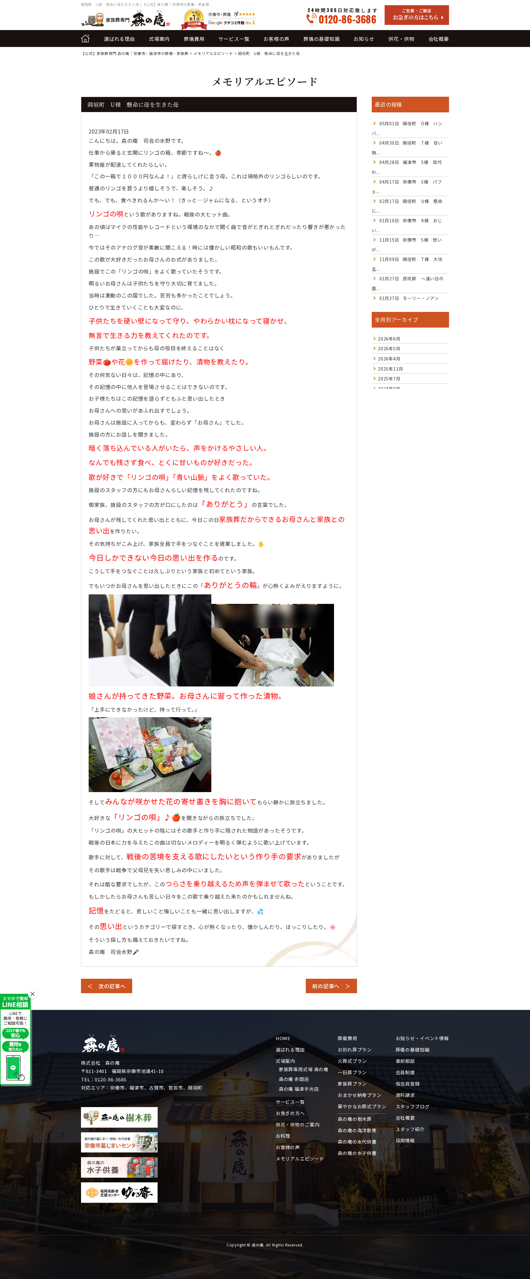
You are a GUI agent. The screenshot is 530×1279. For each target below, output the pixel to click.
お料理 (283, 1136)
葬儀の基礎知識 (321, 38)
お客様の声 (276, 38)
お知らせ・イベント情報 (422, 1038)
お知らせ (364, 38)
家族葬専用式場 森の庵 (303, 1069)
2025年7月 (389, 378)
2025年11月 (390, 369)
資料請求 (405, 1095)
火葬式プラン (352, 1061)
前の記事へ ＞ (331, 986)
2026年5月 (389, 348)
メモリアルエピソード (300, 1158)
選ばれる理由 (119, 38)
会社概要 (438, 38)
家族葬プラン (352, 1083)
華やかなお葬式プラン (362, 1106)
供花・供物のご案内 (298, 1124)
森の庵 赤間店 (294, 1079)
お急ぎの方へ (290, 1113)
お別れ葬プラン (355, 1049)
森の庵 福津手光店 (299, 1089)
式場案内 (159, 38)
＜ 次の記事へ (106, 986)
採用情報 (405, 1140)
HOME (283, 1038)
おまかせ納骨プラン (360, 1095)
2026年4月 (389, 359)
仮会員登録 (408, 1083)
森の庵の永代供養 (357, 1141)
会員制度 (405, 1072)
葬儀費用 (194, 38)
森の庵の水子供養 (357, 1153)
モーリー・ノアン (409, 298)
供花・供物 (401, 38)
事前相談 (405, 1061)
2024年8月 (389, 389)
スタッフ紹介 (410, 1129)
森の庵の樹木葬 (355, 1119)
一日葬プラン (352, 1072)
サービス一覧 (233, 38)
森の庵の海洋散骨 (357, 1130)
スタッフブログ (413, 1106)
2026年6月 (389, 339)
